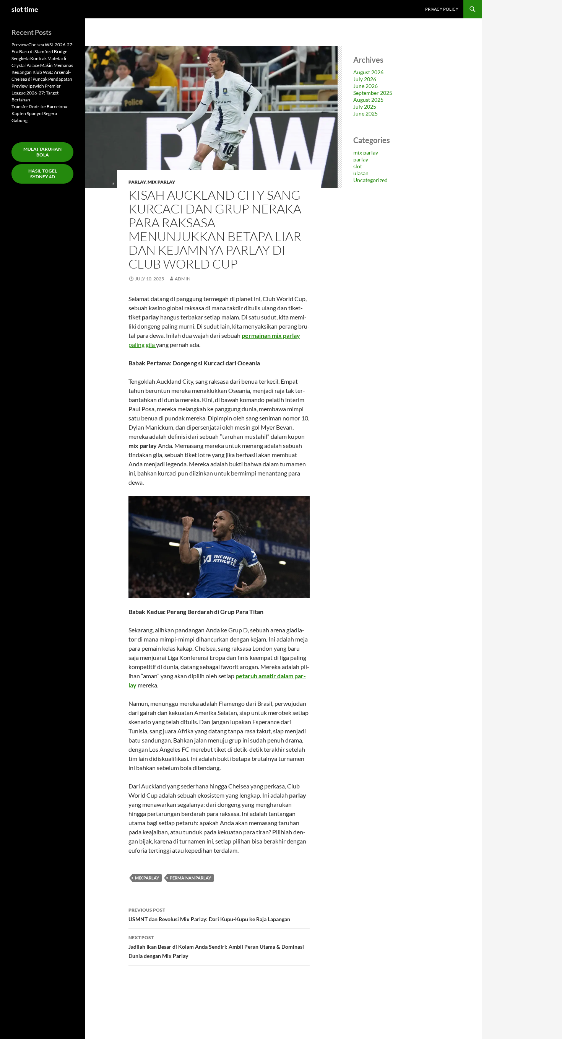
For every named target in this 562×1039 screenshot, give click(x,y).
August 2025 (368, 99)
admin (182, 279)
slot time (24, 9)
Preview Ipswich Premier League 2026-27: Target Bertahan (36, 93)
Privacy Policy (441, 9)
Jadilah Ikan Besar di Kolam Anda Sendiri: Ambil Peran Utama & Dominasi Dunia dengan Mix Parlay (216, 947)
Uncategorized (370, 180)
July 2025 (364, 106)
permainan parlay (190, 877)
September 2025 (372, 93)
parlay (137, 182)
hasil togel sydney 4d (42, 173)
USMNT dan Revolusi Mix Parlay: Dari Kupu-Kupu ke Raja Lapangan (209, 914)
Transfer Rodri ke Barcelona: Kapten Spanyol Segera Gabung (39, 113)
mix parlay (161, 182)
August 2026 (368, 72)
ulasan (361, 173)
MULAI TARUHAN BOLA (42, 152)
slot (357, 166)
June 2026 (365, 86)
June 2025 (365, 113)
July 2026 (364, 79)
